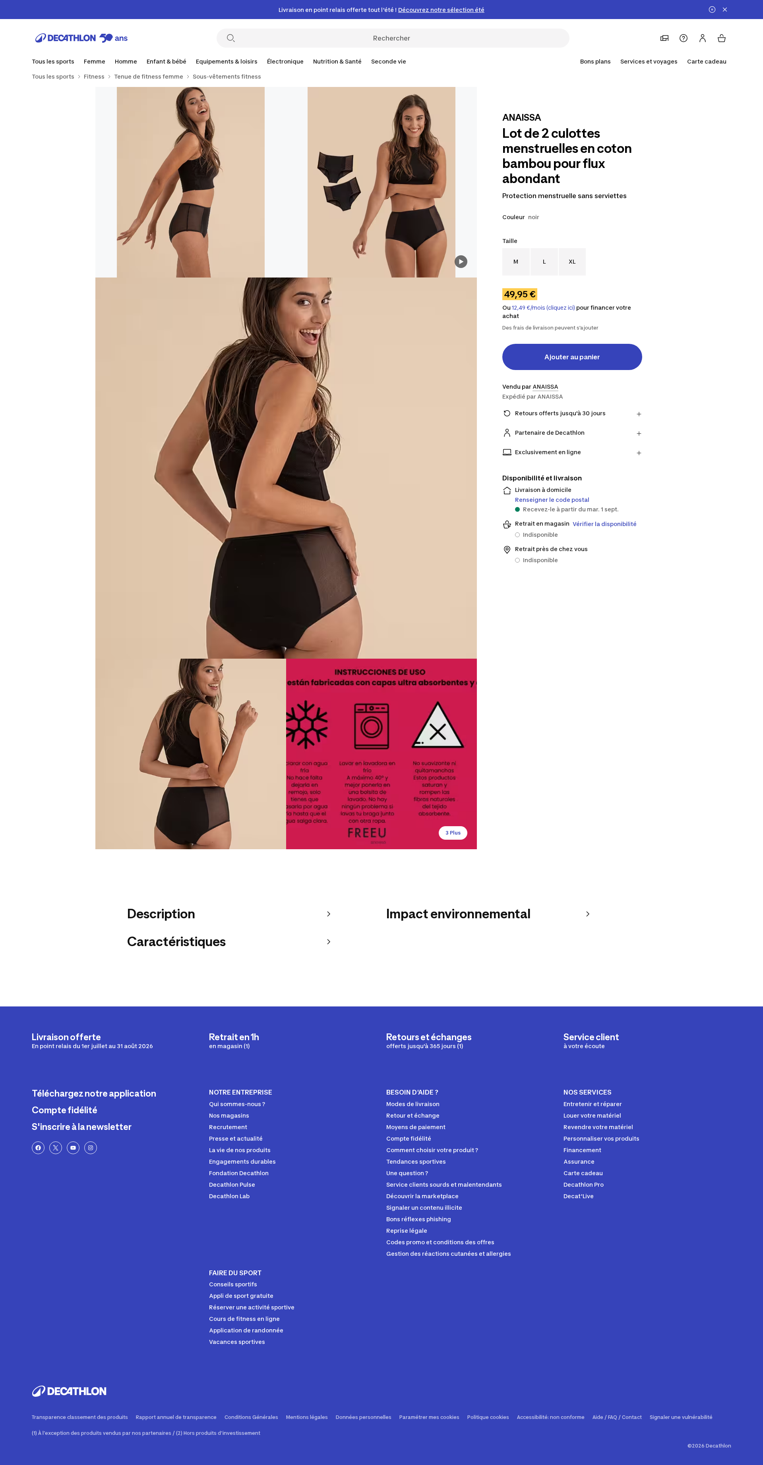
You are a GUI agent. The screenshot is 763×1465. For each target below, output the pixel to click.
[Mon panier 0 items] (721, 38)
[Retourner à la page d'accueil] (81, 38)
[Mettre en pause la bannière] (712, 9)
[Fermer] (724, 9)
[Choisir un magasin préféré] (664, 38)
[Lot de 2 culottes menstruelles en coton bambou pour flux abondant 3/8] (286, 468)
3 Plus (453, 833)
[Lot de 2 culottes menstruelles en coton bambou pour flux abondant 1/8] (381, 182)
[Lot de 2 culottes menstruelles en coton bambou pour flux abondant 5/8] (381, 754)
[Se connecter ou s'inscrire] (702, 38)
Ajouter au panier (572, 357)
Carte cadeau (706, 61)
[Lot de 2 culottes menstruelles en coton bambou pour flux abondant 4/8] (190, 754)
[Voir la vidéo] (461, 261)
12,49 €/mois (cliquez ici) (543, 308)
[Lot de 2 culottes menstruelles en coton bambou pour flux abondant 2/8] (190, 182)
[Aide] (683, 38)
